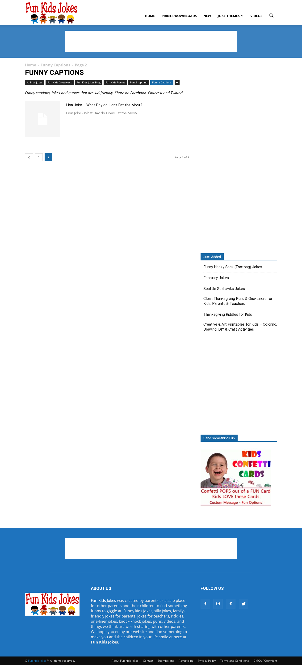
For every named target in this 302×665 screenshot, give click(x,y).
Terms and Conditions (234, 661)
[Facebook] (205, 604)
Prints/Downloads (179, 15)
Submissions (166, 661)
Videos (256, 15)
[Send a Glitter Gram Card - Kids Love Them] (236, 505)
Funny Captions (55, 65)
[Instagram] (218, 604)
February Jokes (216, 278)
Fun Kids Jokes (103, 600)
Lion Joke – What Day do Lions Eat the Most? (104, 105)
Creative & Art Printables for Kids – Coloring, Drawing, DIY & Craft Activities (240, 327)
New (207, 15)
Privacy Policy (207, 661)
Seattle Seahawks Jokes (224, 288)
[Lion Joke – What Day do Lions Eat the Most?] (42, 119)
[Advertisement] (151, 41)
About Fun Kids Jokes (125, 661)
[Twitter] (243, 604)
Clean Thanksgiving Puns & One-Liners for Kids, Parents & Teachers (237, 301)
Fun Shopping (138, 82)
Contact (148, 661)
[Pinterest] (230, 604)
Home (150, 15)
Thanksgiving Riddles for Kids (227, 314)
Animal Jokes (34, 82)
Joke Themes (229, 15)
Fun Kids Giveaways (59, 82)
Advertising (186, 661)
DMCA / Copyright (265, 661)
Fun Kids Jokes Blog (89, 82)
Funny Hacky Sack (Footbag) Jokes (232, 267)
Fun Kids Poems (115, 82)
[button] (271, 16)
